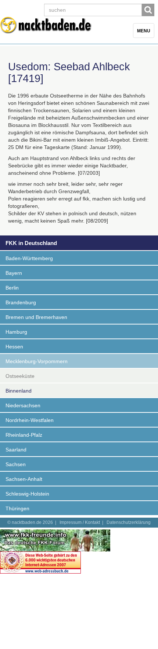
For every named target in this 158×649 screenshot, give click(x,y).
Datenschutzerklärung (129, 522)
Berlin (12, 288)
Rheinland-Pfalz (24, 435)
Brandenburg (21, 302)
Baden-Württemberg (29, 258)
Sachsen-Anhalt (24, 479)
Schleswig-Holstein (27, 494)
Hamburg (16, 332)
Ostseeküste (20, 376)
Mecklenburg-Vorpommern (37, 361)
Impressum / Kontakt (80, 522)
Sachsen (16, 464)
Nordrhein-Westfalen (30, 420)
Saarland (16, 450)
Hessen (14, 347)
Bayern (14, 273)
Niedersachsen (23, 405)
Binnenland (19, 391)
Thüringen (17, 508)
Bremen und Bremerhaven (36, 317)
